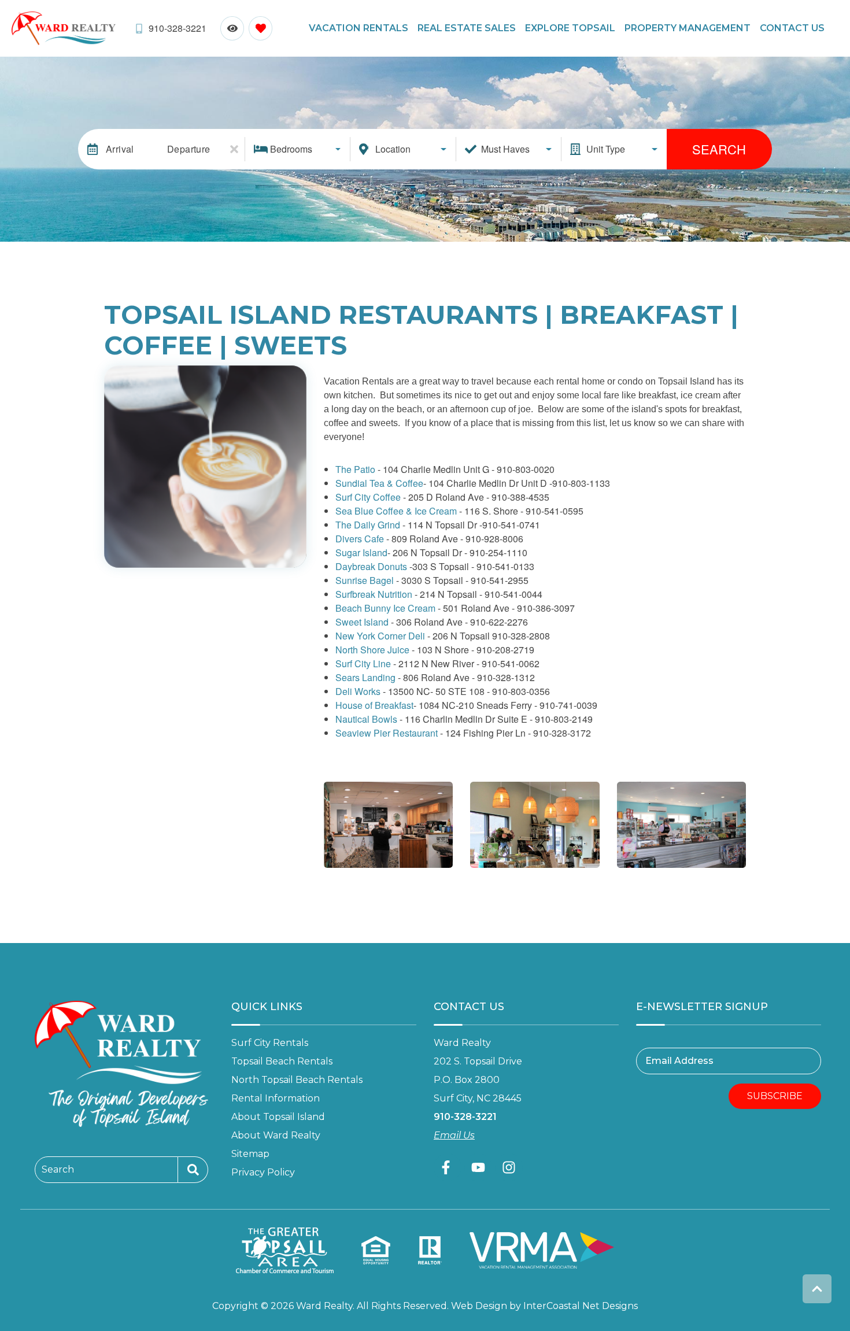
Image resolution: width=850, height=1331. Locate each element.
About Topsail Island (278, 1116)
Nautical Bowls (366, 719)
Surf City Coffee (368, 497)
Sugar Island (361, 552)
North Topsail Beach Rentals (297, 1079)
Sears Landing (365, 677)
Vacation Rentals (358, 28)
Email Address (679, 1060)
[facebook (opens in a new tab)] (447, 1167)
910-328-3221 (465, 1116)
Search (719, 149)
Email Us (454, 1135)
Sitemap (250, 1153)
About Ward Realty (275, 1135)
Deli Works (357, 691)
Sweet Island (362, 621)
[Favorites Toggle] (260, 28)
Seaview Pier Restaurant (386, 733)
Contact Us (792, 28)
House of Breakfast (374, 705)
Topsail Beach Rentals (281, 1061)
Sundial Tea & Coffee (379, 483)
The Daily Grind (367, 524)
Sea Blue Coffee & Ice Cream (396, 510)
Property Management (687, 28)
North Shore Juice (372, 649)
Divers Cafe (359, 538)
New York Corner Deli (381, 635)
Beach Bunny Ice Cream (385, 608)
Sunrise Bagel (364, 580)
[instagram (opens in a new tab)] (509, 1167)
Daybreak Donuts (371, 566)
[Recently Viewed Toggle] (232, 28)
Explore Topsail (570, 28)
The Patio (355, 469)
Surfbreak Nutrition (373, 594)
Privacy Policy (263, 1172)
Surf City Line (363, 663)
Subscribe (775, 1095)
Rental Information (275, 1098)
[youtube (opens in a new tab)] (478, 1167)
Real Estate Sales (466, 28)
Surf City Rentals (269, 1042)
